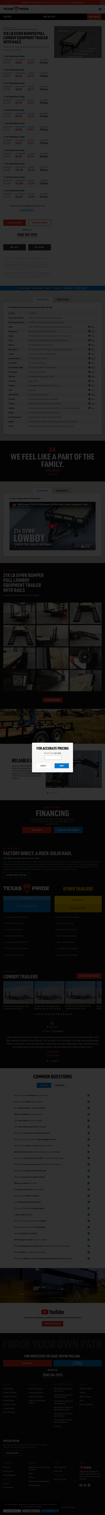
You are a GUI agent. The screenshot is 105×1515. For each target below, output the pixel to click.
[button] (62, 765)
